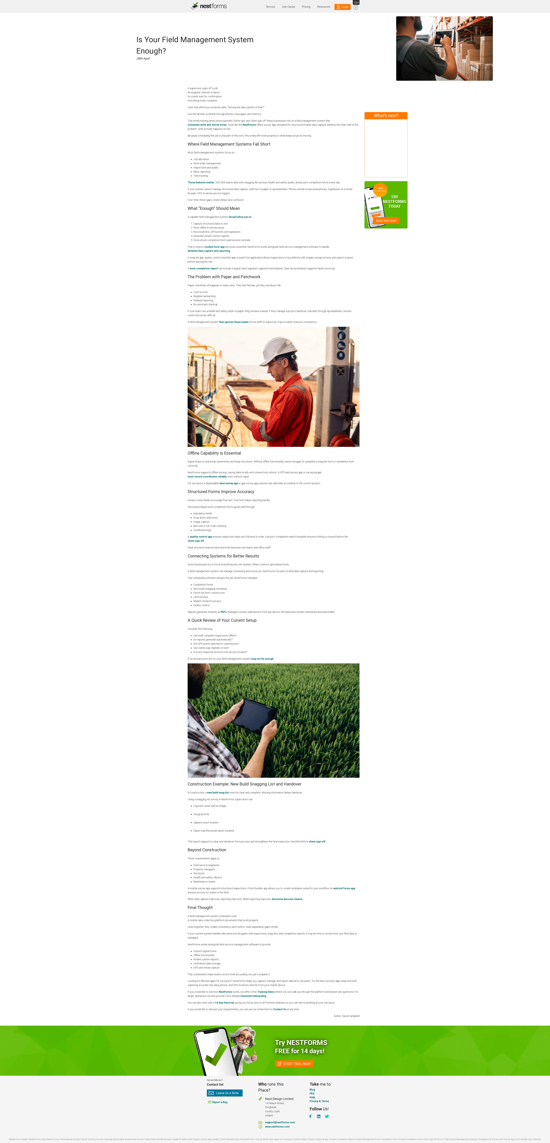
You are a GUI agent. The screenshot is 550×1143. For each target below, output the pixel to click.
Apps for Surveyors (283, 1139)
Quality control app (202, 1139)
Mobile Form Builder (18, 1139)
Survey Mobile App (264, 1139)
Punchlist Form (247, 1139)
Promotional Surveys (70, 1139)
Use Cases (288, 6)
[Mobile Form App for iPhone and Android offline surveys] (202, 6)
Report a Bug (219, 1102)
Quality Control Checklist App (226, 1139)
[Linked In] (319, 1116)
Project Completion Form (410, 1139)
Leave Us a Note (227, 1093)
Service (270, 6)
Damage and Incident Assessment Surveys (124, 1139)
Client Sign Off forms (433, 1139)
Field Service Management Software (461, 1139)
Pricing (306, 6)
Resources (323, 6)
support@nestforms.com (280, 1122)
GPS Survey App (506, 1139)
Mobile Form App (37, 1139)
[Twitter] (327, 1116)
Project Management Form (367, 1139)
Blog (312, 1089)
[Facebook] (311, 1116)
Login (345, 7)
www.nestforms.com (277, 1126)
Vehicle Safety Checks (304, 1139)
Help (312, 1097)
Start (386, 220)
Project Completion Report (342, 1139)
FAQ (312, 1093)
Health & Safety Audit (182, 1139)
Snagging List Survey (488, 1139)
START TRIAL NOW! (297, 1064)
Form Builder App (524, 1139)
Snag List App (322, 1139)
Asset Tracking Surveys (92, 1139)
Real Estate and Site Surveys (158, 1139)
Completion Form (390, 1139)
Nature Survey (53, 1139)
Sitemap (537, 1139)
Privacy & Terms (319, 1101)
